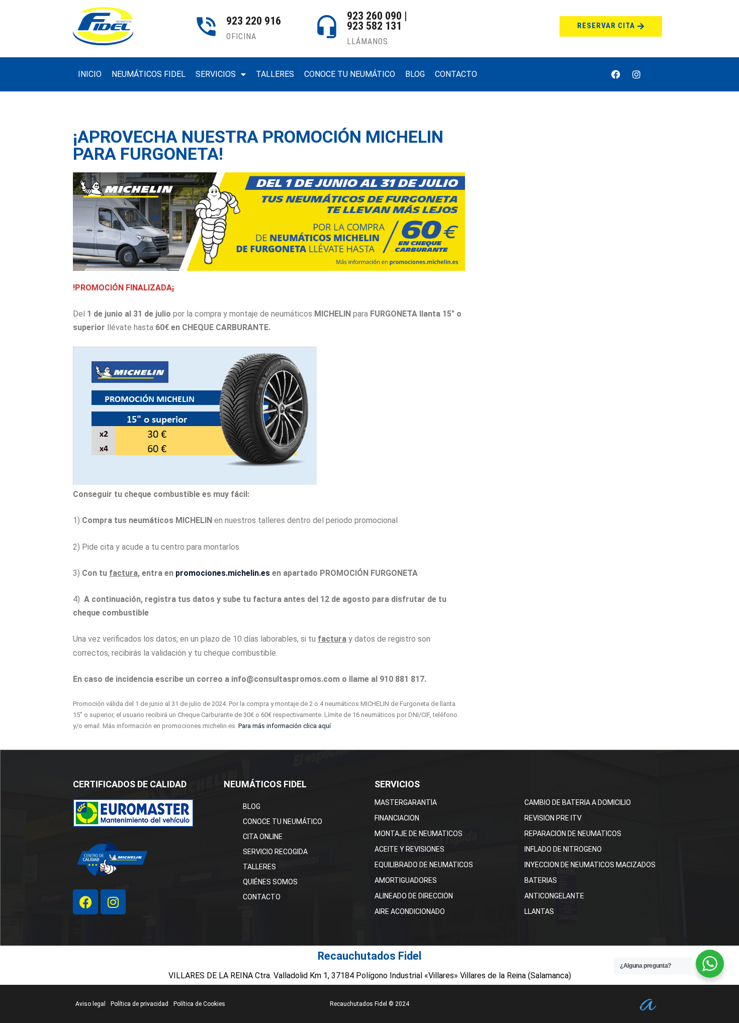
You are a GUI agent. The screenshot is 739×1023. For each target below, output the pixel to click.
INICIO (90, 74)
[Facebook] (616, 74)
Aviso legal (90, 1003)
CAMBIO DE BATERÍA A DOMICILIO (577, 802)
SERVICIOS (216, 74)
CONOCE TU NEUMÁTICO (349, 74)
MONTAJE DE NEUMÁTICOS (419, 834)
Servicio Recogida (275, 852)
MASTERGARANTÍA (406, 802)
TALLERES (275, 74)
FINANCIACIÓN (397, 818)
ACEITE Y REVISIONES (409, 849)
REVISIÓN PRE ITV (553, 818)
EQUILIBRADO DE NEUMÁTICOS (424, 865)
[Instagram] (636, 74)
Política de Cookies (199, 1003)
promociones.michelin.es (222, 573)
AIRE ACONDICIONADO (410, 911)
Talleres (259, 867)
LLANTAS (539, 911)
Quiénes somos (270, 882)
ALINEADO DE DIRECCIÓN (414, 896)
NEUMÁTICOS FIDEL (149, 74)
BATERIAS (540, 880)
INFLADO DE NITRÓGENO (563, 849)
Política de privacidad (139, 1003)
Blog (251, 806)
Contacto (262, 897)
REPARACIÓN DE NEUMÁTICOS (572, 834)
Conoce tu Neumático (282, 821)
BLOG (415, 74)
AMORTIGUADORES (406, 880)
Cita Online (263, 837)
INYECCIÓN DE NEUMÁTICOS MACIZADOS (590, 865)
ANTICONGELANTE (554, 896)
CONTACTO (456, 74)
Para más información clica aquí (284, 726)
